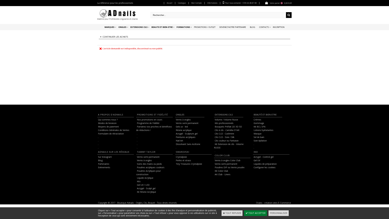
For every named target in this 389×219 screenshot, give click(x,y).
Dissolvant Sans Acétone (188, 144)
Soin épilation (260, 140)
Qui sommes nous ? (108, 119)
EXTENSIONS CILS (139, 27)
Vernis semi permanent (148, 156)
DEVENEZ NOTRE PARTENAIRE (232, 27)
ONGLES (122, 27)
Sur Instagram (105, 156)
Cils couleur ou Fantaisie (227, 140)
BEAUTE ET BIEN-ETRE (162, 27)
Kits (139, 181)
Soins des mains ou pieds (149, 163)
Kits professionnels (224, 123)
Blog (252, 27)
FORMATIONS (183, 27)
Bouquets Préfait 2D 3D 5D (228, 126)
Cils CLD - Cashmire (224, 133)
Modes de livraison (107, 123)
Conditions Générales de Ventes (113, 130)
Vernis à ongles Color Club (227, 160)
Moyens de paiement (108, 126)
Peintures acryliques (185, 137)
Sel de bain (259, 137)
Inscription (278, 27)
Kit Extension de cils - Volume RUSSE (229, 146)
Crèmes (257, 119)
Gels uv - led (182, 126)
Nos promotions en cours (149, 119)
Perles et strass (183, 160)
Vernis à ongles (144, 160)
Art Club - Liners (222, 174)
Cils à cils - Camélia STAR (227, 130)
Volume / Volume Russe (226, 119)
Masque (258, 133)
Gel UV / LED (143, 184)
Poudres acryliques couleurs (150, 167)
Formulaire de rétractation (111, 133)
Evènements (104, 167)
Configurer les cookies (264, 167)
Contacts (264, 27)
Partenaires (103, 163)
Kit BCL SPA (259, 126)
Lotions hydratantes (263, 130)
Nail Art (179, 140)
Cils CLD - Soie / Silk (224, 137)
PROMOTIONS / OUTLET (204, 27)
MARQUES (109, 27)
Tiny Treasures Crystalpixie (189, 163)
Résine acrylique (184, 130)
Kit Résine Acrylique (146, 191)
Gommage (259, 123)
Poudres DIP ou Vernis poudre (229, 167)
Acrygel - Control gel (264, 156)
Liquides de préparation (265, 163)
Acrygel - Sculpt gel (146, 188)
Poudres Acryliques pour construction (148, 172)
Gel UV (257, 160)
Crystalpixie (181, 156)
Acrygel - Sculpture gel (187, 133)
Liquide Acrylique (145, 177)
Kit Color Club (221, 170)
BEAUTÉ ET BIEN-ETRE (265, 114)
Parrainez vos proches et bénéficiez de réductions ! (154, 128)
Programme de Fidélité (148, 123)
